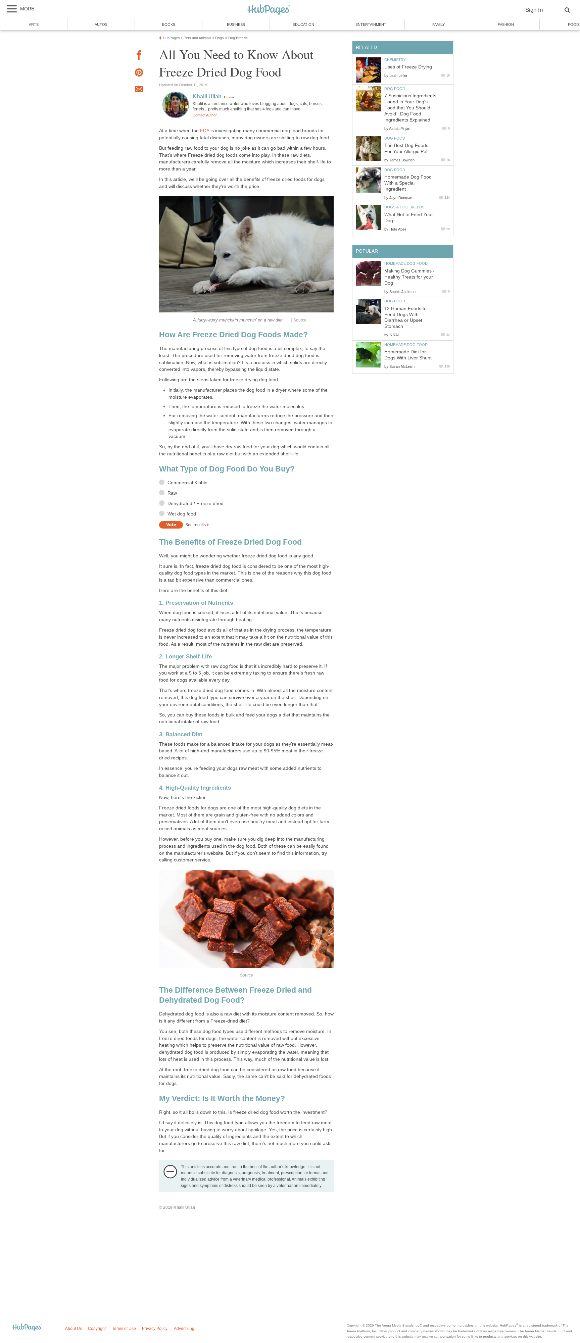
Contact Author (205, 115)
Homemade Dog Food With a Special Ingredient (408, 183)
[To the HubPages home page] (27, 1328)
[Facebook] (139, 56)
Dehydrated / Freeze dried (195, 503)
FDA (204, 130)
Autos (101, 24)
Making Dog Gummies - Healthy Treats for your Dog (409, 277)
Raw (172, 493)
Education (303, 24)
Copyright (97, 1328)
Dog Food (394, 89)
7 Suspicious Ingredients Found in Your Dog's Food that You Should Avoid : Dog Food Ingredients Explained (410, 107)
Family (438, 24)
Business (236, 24)
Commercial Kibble (187, 482)
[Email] (139, 90)
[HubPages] (269, 10)
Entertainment (370, 24)
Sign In (534, 10)
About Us (73, 1328)
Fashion (506, 24)
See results (195, 525)
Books (168, 24)
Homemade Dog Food (406, 263)
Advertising (184, 1328)
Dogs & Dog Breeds (404, 207)
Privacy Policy (154, 1328)
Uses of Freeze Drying (408, 66)
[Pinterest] (139, 74)
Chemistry (395, 60)
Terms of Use (124, 1328)
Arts (34, 24)
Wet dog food (181, 513)
